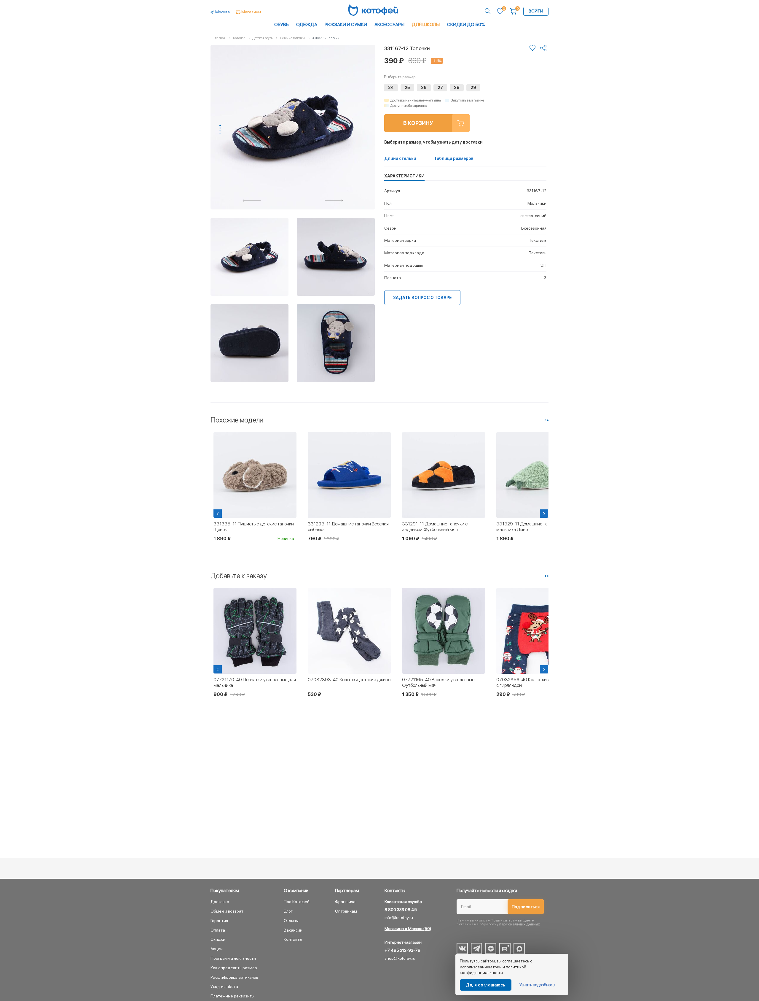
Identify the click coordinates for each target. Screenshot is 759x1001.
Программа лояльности (233, 958)
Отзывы (291, 920)
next (334, 200)
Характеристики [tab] (404, 176)
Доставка (220, 901)
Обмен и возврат (227, 911)
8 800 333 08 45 (401, 909)
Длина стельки (400, 158)
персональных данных (519, 924)
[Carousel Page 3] (220, 130)
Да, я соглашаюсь (486, 985)
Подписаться (526, 906)
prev (252, 200)
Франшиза (345, 901)
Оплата (218, 930)
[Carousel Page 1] (545, 420)
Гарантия (219, 920)
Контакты (293, 939)
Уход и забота (224, 986)
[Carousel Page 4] (220, 133)
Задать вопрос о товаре (422, 297)
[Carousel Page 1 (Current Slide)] (220, 125)
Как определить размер (234, 967)
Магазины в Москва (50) (408, 928)
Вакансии (293, 930)
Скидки (218, 939)
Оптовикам (346, 911)
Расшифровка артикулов (234, 977)
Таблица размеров (453, 158)
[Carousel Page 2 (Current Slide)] (547, 420)
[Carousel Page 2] (220, 128)
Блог (288, 911)
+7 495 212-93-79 (402, 950)
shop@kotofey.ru (400, 958)
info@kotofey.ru (399, 917)
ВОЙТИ (536, 11)
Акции (217, 948)
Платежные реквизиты (232, 996)
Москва (222, 11)
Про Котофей (297, 901)
